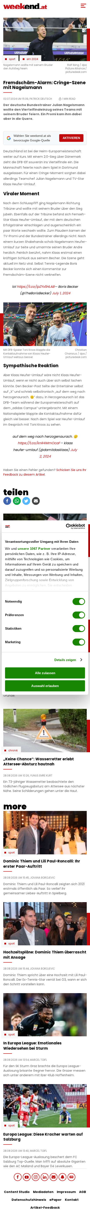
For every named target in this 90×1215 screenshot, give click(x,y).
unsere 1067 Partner (34, 548)
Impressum (66, 1192)
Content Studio (17, 1192)
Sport (12, 59)
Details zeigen (65, 660)
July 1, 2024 (61, 293)
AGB (82, 1192)
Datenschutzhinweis (29, 1200)
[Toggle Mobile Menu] (83, 5)
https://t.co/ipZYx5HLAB (35, 286)
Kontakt (72, 1200)
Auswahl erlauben (45, 686)
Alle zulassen (45, 673)
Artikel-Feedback (45, 1207)
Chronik (13, 750)
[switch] (79, 615)
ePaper (55, 1200)
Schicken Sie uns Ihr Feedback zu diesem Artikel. (44, 472)
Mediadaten (43, 1192)
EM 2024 (32, 59)
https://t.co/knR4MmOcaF (39, 443)
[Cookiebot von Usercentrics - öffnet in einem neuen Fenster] (66, 526)
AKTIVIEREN (71, 138)
